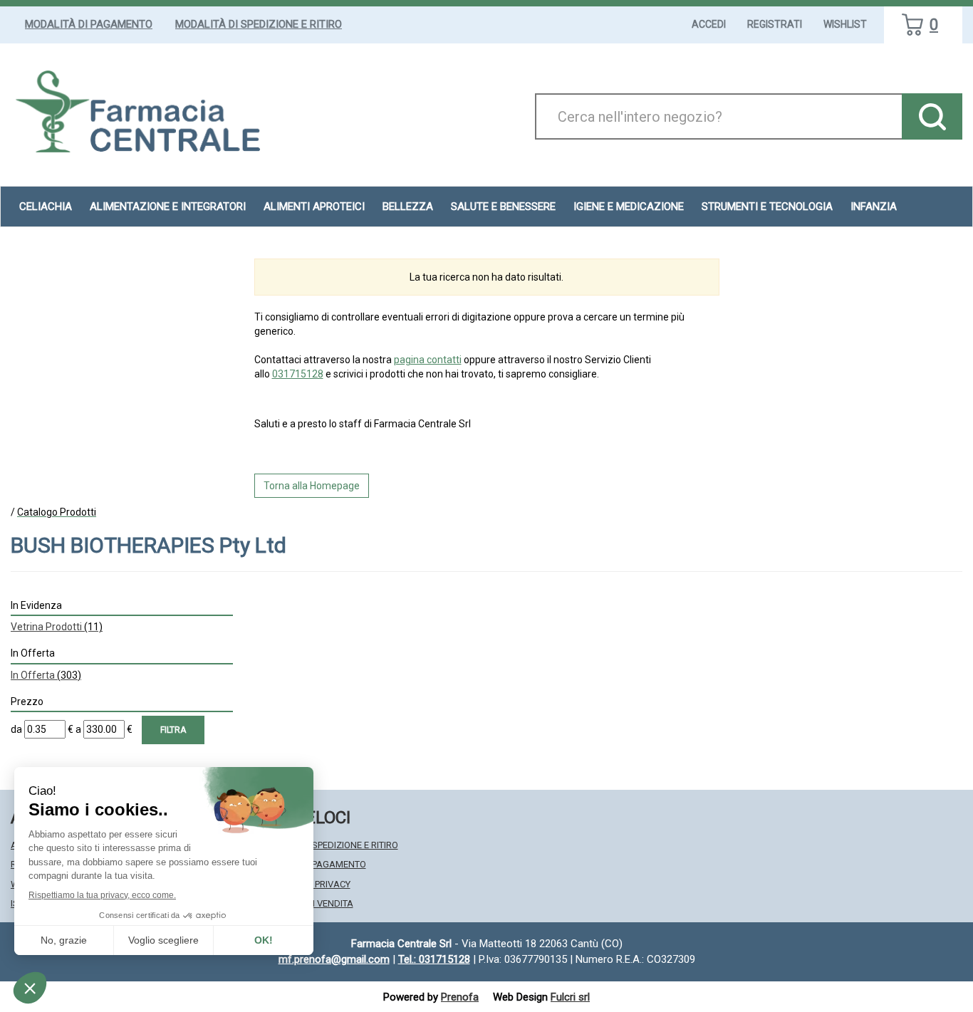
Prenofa (460, 997)
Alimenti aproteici (314, 206)
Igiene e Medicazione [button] (628, 206)
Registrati (774, 24)
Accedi (709, 24)
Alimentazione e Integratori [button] (168, 206)
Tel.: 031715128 (434, 959)
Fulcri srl (570, 997)
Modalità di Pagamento (88, 24)
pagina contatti (428, 359)
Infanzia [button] (873, 206)
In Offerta (46, 675)
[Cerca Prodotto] (932, 116)
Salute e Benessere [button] (503, 206)
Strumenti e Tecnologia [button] (767, 206)
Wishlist (845, 24)
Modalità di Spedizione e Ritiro (258, 24)
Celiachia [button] (45, 206)
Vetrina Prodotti (57, 626)
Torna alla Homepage (312, 485)
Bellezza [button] (408, 206)
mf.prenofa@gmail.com (334, 959)
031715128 (297, 374)
